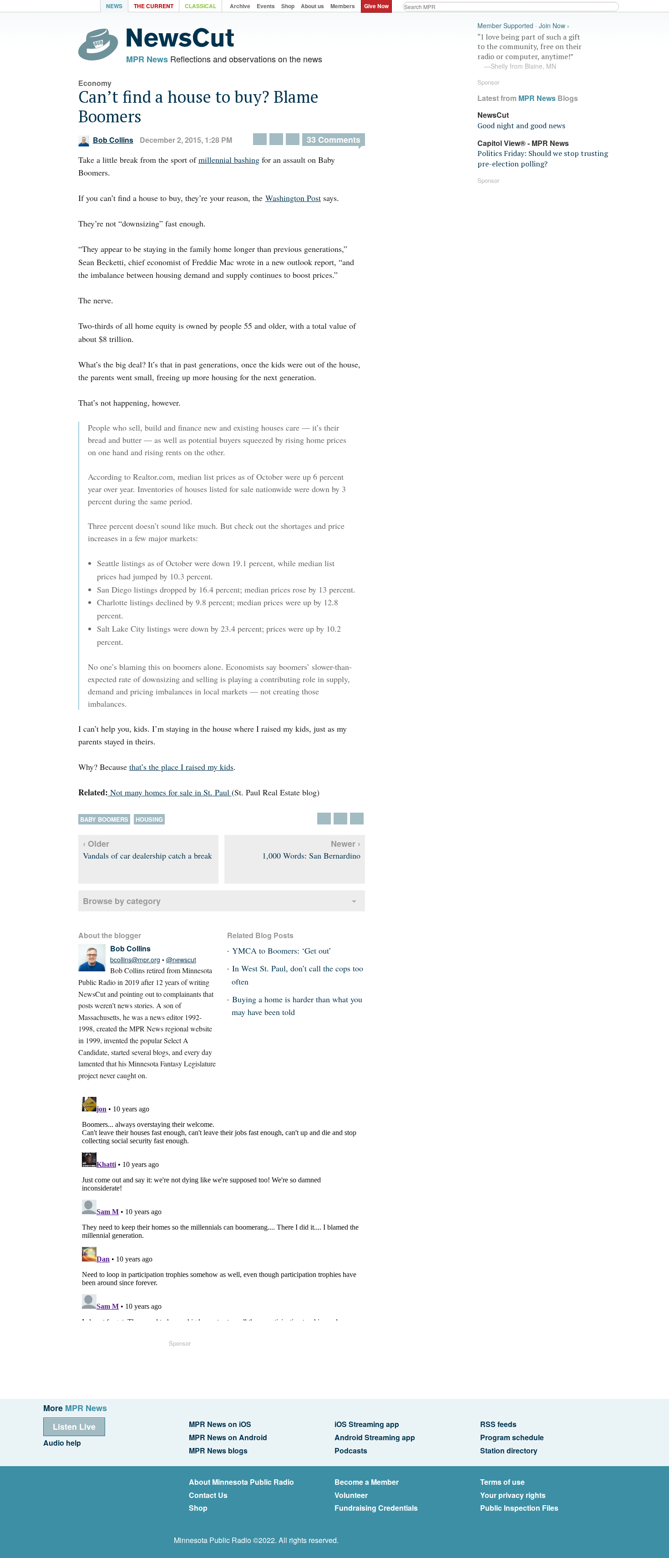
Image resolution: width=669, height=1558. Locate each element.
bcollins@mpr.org (135, 959)
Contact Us (208, 1495)
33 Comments (333, 140)
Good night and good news (521, 126)
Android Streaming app (374, 1437)
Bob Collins (113, 140)
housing (149, 819)
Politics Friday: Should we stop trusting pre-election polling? (542, 158)
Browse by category (122, 901)
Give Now (376, 6)
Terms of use (502, 1482)
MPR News (147, 59)
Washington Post (293, 197)
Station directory (508, 1450)
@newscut (181, 959)
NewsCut (493, 115)
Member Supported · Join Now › (523, 25)
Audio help (62, 1442)
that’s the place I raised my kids (181, 766)
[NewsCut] (180, 44)
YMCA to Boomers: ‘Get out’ (281, 950)
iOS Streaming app (366, 1424)
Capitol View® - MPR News (523, 143)
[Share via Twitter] (260, 139)
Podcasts (350, 1450)
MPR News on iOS (220, 1424)
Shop (198, 1508)
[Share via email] (292, 139)
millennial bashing (228, 159)
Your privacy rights (513, 1495)
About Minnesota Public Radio (241, 1482)
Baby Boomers (104, 819)
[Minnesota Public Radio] (75, 7)
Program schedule (512, 1437)
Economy (95, 83)
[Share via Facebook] (276, 139)
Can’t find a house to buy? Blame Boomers (198, 106)
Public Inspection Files (519, 1508)
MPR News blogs (218, 1450)
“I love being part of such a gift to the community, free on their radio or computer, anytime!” (529, 51)
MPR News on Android (228, 1437)
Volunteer (351, 1495)
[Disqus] (221, 1207)
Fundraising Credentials (376, 1508)
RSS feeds (498, 1424)
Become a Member (366, 1482)
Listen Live (74, 1426)
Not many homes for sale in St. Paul (170, 792)
